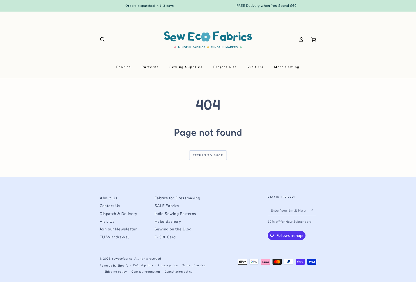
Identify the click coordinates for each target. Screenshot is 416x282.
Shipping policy (115, 272)
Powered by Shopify (114, 266)
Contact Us (110, 205)
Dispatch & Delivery (118, 213)
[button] (102, 39)
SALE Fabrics (167, 205)
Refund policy (143, 265)
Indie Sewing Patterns (175, 213)
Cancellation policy (178, 272)
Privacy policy (168, 265)
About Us (108, 198)
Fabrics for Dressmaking (177, 198)
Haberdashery (168, 221)
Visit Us (107, 221)
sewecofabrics (122, 259)
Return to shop (208, 155)
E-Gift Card (165, 237)
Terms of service (194, 265)
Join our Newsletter (118, 229)
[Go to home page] (208, 39)
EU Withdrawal (114, 237)
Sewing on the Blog (173, 229)
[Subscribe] (313, 210)
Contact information (145, 272)
